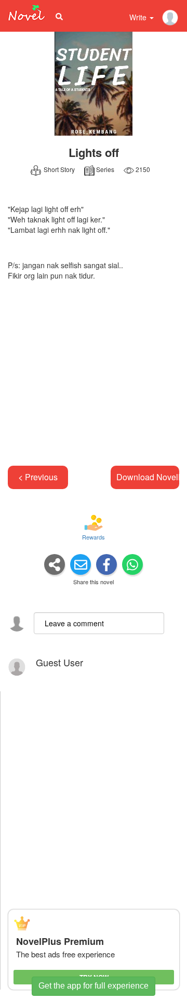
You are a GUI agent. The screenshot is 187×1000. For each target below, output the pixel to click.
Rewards (93, 537)
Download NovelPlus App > (147, 477)
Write (139, 17)
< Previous (38, 477)
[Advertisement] (93, 372)
